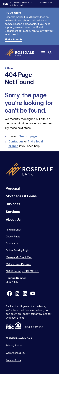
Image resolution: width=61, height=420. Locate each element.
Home (10, 68)
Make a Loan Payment (18, 264)
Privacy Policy (14, 345)
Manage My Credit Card (19, 257)
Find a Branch (13, 39)
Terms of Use (13, 360)
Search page (28, 136)
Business (13, 204)
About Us (13, 219)
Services (13, 212)
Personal (13, 188)
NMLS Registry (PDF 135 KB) (22, 271)
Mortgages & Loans (21, 196)
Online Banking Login (17, 250)
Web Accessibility (15, 352)
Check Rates (13, 236)
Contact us (15, 141)
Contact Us (12, 243)
